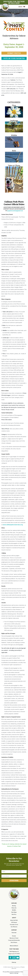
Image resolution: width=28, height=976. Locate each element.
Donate (14, 936)
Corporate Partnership (14, 940)
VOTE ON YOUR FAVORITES (14, 58)
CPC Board (14, 922)
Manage (16, 973)
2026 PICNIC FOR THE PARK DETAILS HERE (14, 2)
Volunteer (14, 932)
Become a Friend (14, 938)
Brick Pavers (14, 942)
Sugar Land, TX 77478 (14, 953)
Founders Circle (14, 924)
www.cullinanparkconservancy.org (13, 524)
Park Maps (14, 912)
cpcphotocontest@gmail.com (15, 210)
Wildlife (14, 910)
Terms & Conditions (15, 971)
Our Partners (14, 926)
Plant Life (14, 907)
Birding (14, 905)
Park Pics (14, 914)
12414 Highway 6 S (14, 951)
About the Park (14, 920)
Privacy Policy (6, 971)
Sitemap (14, 962)
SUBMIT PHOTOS (14, 53)
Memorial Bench (14, 945)
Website (12, 973)
